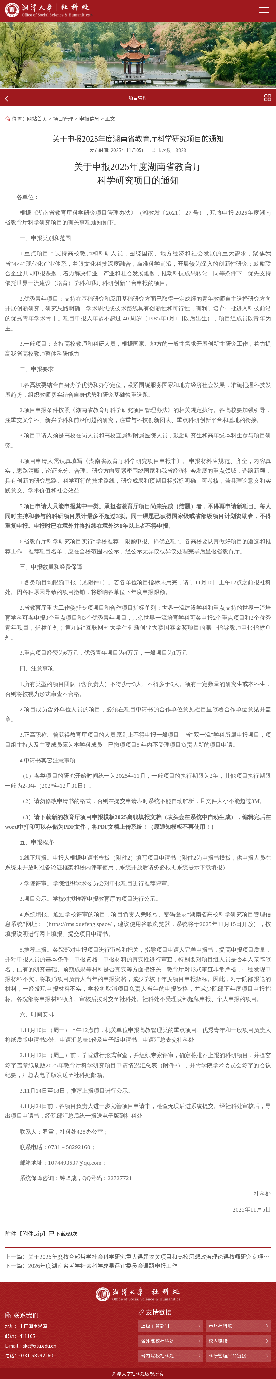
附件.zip (32, 1233)
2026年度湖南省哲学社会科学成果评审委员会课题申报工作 (102, 1265)
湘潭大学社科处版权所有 (138, 1373)
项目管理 (63, 118)
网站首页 (37, 118)
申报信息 (89, 118)
